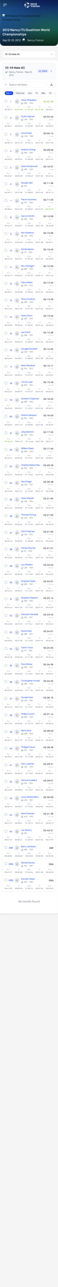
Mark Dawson (27, 813)
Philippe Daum (28, 746)
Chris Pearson (28, 531)
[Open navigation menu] (5, 5)
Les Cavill (25, 332)
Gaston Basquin (29, 415)
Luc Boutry (26, 830)
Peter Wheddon (29, 99)
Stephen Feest (28, 581)
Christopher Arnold (30, 680)
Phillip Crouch (27, 713)
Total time (20, 93)
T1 (37, 93)
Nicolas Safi (27, 182)
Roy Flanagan (27, 265)
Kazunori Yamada (29, 614)
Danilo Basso (27, 249)
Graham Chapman (30, 398)
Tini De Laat (27, 381)
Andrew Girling (28, 149)
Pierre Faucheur (29, 199)
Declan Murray (28, 547)
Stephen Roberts (29, 597)
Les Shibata (27, 564)
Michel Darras (28, 862)
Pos (7, 93)
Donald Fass (27, 697)
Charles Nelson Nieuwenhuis (31, 464)
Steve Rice (26, 630)
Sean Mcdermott (29, 166)
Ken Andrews (27, 232)
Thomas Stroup (28, 514)
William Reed (27, 448)
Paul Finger (26, 481)
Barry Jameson (28, 846)
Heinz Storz (26, 315)
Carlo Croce (27, 647)
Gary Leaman (27, 763)
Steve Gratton (28, 298)
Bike (43, 93)
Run (30, 93)
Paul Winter (26, 664)
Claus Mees (26, 282)
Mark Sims (26, 730)
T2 (50, 93)
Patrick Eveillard (29, 780)
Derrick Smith (27, 215)
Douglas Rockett (29, 348)
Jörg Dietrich (27, 431)
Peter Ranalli (27, 498)
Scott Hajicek (27, 116)
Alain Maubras (28, 365)
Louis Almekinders (30, 796)
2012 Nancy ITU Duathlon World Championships (26, 32)
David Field (26, 133)
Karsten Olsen (28, 878)
